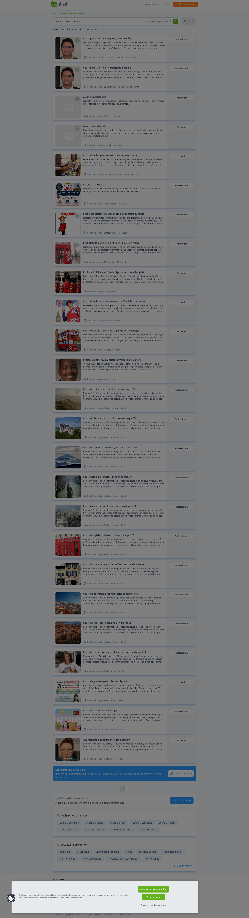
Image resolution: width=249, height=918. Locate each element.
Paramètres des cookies (153, 905)
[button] (11, 898)
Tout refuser (153, 897)
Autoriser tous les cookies (153, 889)
